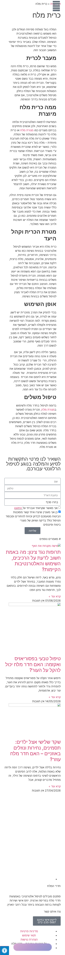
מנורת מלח (26, 130)
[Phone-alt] (56, 933)
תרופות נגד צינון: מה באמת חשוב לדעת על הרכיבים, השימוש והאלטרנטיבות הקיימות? (33, 560)
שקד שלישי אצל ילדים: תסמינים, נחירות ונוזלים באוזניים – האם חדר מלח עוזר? (35, 750)
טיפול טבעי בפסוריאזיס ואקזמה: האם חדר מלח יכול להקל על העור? (33, 664)
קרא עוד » (55, 596)
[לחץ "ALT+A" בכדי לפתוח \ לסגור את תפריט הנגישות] (4, 950)
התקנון (18, 508)
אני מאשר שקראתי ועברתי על (36, 508)
